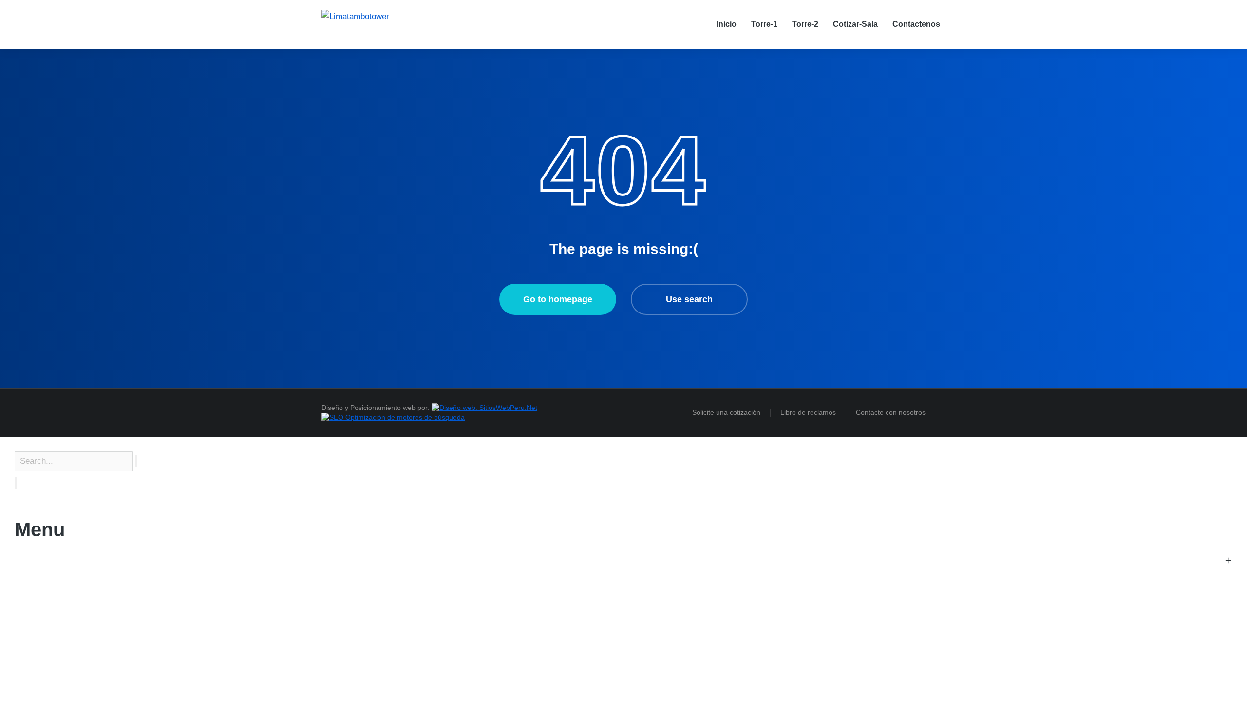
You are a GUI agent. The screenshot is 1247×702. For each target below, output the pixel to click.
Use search (689, 299)
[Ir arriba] (1222, 677)
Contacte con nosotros (891, 412)
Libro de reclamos (808, 412)
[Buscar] (16, 483)
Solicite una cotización (726, 412)
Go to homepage (557, 299)
